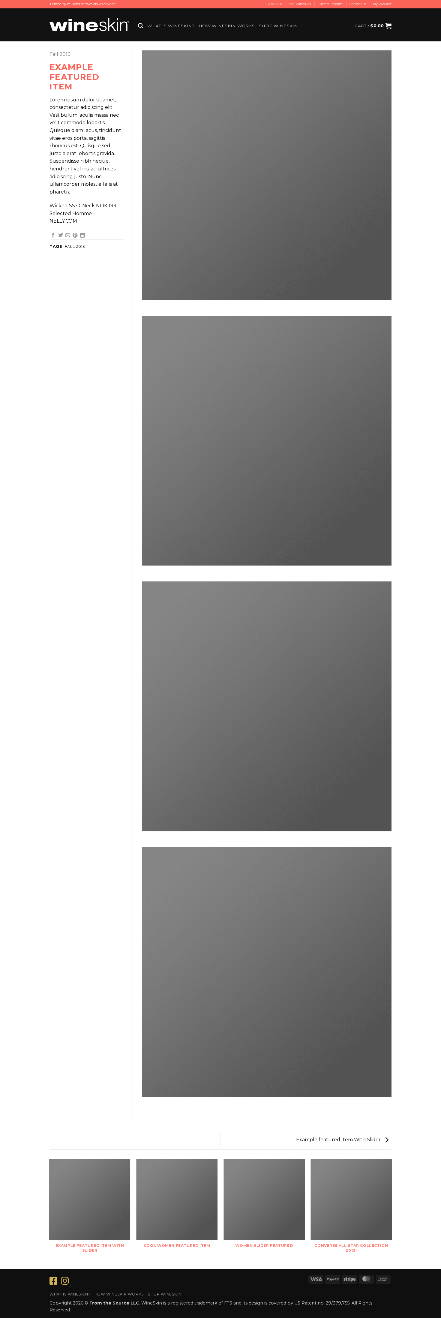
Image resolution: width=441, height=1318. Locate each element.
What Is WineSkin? (170, 26)
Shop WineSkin (278, 26)
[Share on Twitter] (60, 235)
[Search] (140, 26)
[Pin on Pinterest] (75, 235)
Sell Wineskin (300, 4)
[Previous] (49, 1213)
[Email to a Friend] (67, 235)
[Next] (391, 1213)
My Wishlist (382, 4)
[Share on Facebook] (53, 235)
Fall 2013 (60, 54)
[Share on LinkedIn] (82, 235)
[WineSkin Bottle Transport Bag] (89, 24)
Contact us (358, 4)
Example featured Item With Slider (339, 1139)
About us (275, 4)
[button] (373, 25)
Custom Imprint (330, 4)
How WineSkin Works (227, 26)
